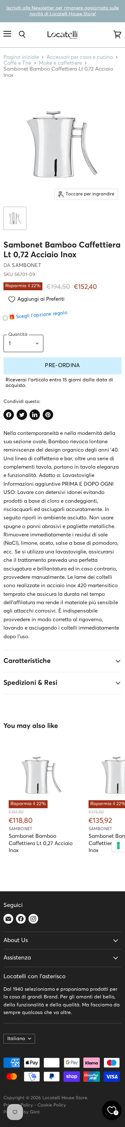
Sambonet (26, 265)
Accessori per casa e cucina (80, 57)
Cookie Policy (52, 1105)
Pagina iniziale (21, 57)
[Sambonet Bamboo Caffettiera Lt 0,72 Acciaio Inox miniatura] (15, 218)
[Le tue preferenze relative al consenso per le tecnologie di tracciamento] (118, 845)
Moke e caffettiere (60, 63)
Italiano (16, 1038)
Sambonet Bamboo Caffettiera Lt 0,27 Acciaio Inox (41, 843)
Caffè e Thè (17, 63)
